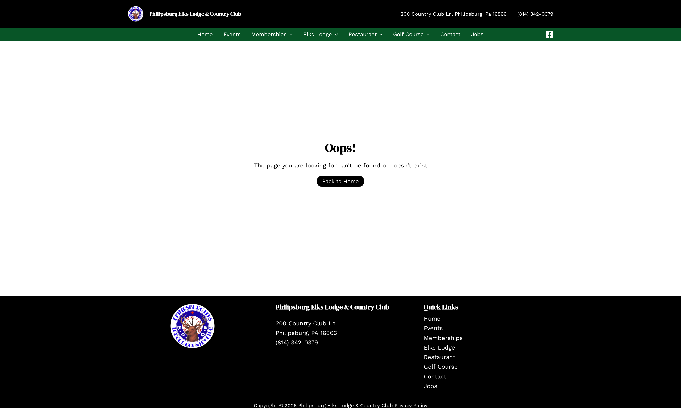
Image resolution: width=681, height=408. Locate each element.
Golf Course (441, 366)
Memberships (443, 338)
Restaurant (439, 357)
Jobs (430, 386)
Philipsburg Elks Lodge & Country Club (195, 14)
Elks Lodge (439, 347)
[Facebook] (549, 35)
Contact (435, 376)
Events (433, 328)
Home (432, 318)
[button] (290, 34)
